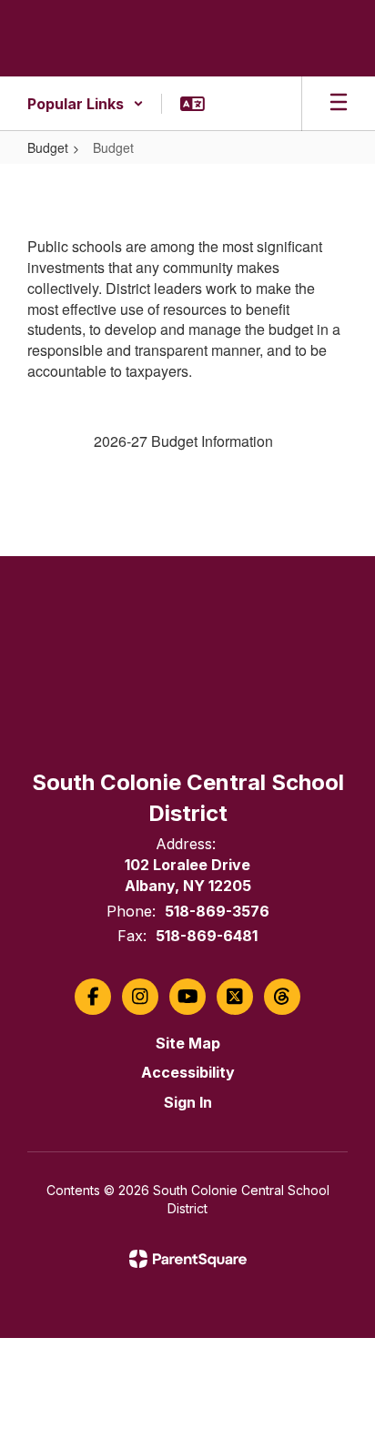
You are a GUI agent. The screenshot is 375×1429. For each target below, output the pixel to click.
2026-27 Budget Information (183, 441)
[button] (85, 103)
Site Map (188, 1043)
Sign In (188, 1102)
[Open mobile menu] (338, 103)
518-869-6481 (207, 936)
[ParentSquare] (188, 1258)
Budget (47, 147)
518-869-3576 (217, 911)
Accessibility (188, 1072)
